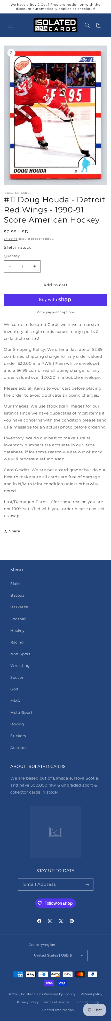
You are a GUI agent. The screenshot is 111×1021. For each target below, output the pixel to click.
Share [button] (14, 531)
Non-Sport (20, 654)
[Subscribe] (87, 885)
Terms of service (56, 1002)
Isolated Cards (32, 994)
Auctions (19, 747)
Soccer (17, 677)
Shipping (11, 238)
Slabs (15, 583)
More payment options (55, 312)
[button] (10, 25)
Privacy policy (28, 1002)
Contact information (58, 1010)
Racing (17, 642)
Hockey (17, 630)
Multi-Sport (21, 712)
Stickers (18, 735)
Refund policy (91, 994)
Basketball (20, 607)
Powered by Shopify (60, 994)
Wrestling (20, 665)
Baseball (18, 595)
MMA (15, 700)
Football (18, 619)
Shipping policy (87, 1002)
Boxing (17, 724)
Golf (14, 689)
